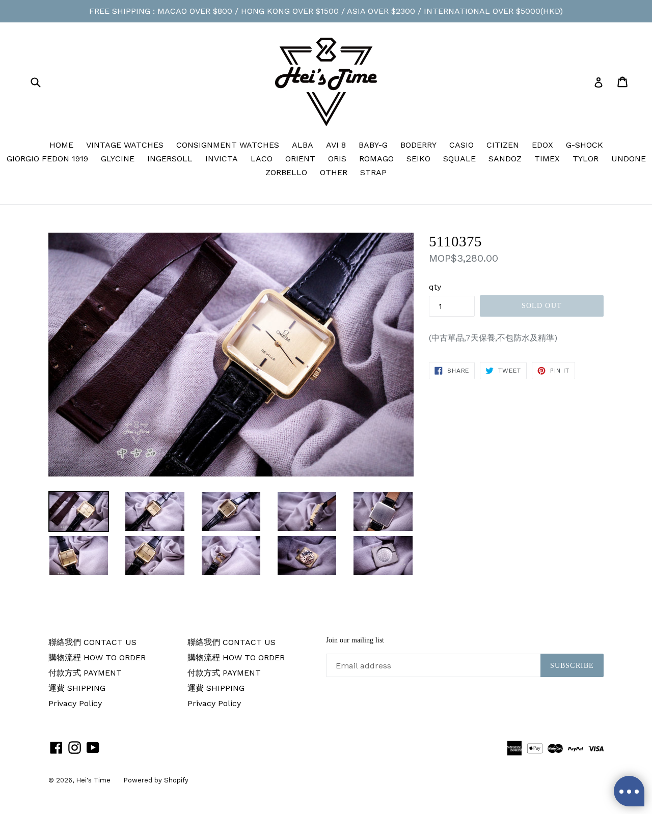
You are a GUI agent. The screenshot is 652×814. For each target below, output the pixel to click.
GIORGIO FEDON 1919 (47, 158)
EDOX (542, 145)
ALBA (302, 145)
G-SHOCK (584, 145)
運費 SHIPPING (76, 688)
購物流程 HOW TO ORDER (97, 657)
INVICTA (221, 158)
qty (435, 287)
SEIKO (418, 158)
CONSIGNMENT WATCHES (227, 145)
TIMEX (547, 158)
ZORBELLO (286, 172)
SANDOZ (505, 158)
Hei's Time (93, 780)
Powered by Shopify (155, 780)
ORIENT (300, 158)
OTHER (333, 172)
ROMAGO (376, 158)
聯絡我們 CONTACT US (92, 642)
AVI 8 (336, 145)
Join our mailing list (355, 640)
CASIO (461, 145)
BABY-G (373, 145)
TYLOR (586, 158)
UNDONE (628, 158)
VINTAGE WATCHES (125, 145)
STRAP (373, 172)
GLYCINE (117, 158)
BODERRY (418, 145)
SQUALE (459, 158)
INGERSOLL (170, 158)
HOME (61, 145)
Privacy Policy (75, 703)
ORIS (337, 158)
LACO (262, 158)
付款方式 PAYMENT (85, 673)
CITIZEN (502, 145)
